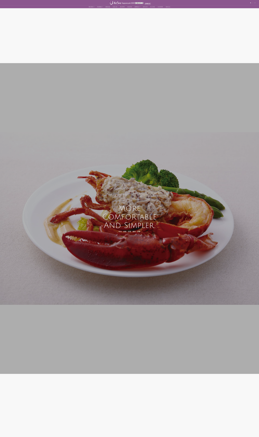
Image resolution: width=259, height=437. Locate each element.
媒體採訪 (137, 6)
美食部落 (129, 6)
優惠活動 (107, 6)
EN (255, 2)
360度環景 (160, 6)
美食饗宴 (99, 6)
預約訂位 (168, 6)
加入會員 (152, 6)
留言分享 (145, 6)
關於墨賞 (91, 6)
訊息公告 (115, 6)
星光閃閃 (122, 6)
